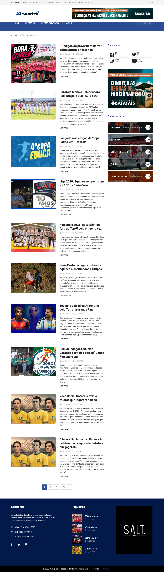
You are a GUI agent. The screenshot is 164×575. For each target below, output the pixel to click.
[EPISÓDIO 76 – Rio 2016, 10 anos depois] (77, 550)
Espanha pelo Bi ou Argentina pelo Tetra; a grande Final (79, 307)
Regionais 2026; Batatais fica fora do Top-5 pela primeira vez (81, 226)
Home (16, 35)
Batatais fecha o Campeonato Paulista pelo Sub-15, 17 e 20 (80, 94)
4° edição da (91, 526)
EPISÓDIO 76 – (92, 548)
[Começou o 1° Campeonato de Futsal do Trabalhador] (77, 539)
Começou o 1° (91, 537)
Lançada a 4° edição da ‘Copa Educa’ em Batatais (80, 140)
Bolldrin (106, 569)
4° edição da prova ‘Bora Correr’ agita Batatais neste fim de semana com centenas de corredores (57, 2)
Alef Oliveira (65, 54)
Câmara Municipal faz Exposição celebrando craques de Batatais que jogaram (81, 443)
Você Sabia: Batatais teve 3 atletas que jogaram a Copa (78, 398)
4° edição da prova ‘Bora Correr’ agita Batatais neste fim (81, 47)
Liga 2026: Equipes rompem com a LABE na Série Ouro (82, 183)
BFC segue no (92, 516)
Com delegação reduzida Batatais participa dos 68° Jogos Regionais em (82, 352)
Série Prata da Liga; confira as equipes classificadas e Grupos (81, 267)
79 (64, 487)
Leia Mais (64, 76)
